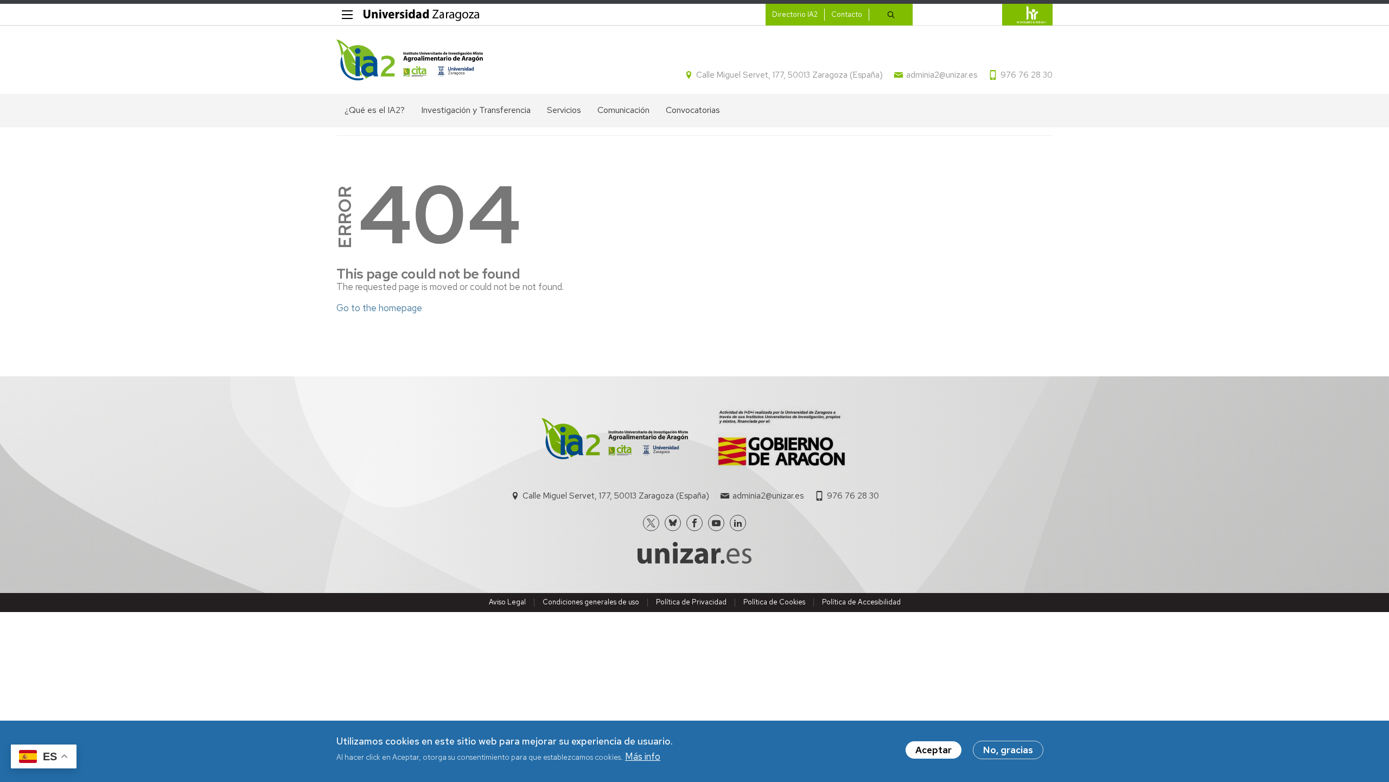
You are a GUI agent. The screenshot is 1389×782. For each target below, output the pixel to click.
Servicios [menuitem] (564, 110)
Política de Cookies (774, 602)
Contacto (846, 14)
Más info (642, 757)
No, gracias (1008, 750)
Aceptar (933, 750)
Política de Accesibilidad (861, 602)
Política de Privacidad (691, 602)
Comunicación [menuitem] (623, 110)
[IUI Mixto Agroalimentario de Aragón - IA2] (409, 60)
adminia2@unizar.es (941, 75)
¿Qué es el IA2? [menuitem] (375, 110)
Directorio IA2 (795, 14)
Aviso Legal (507, 602)
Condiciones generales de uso (591, 602)
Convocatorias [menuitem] (693, 110)
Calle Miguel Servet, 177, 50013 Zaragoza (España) (789, 75)
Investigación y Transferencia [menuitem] (476, 110)
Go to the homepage (379, 308)
